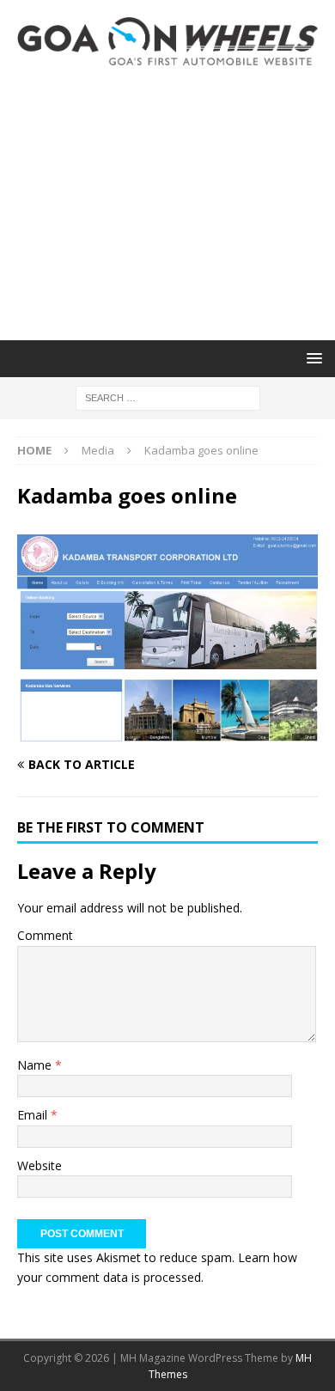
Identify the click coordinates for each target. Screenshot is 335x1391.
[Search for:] (168, 396)
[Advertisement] (167, 202)
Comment (45, 935)
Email (34, 1115)
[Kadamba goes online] (167, 731)
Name (36, 1065)
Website (39, 1165)
